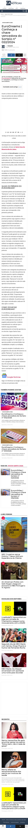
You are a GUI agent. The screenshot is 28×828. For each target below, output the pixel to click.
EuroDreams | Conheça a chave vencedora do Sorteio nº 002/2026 (14, 416)
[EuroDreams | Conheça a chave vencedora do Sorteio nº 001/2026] (14, 436)
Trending (22, 8)
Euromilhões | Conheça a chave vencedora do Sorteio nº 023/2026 (18, 474)
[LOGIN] (26, 11)
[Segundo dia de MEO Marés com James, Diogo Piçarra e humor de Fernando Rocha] (14, 635)
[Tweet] (20, 826)
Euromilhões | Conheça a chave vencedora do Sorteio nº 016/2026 (18, 494)
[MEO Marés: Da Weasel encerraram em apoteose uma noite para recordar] (14, 660)
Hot (17, 8)
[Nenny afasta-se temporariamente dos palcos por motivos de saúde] (14, 759)
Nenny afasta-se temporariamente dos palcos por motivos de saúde (11, 772)
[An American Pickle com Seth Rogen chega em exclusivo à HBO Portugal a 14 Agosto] (14, 571)
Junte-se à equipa (15, 822)
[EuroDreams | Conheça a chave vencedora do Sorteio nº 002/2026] (14, 401)
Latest (4, 8)
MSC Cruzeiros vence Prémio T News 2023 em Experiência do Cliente (12, 556)
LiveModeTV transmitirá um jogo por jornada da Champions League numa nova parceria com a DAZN (14, 620)
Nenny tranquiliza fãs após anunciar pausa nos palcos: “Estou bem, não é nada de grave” (13, 743)
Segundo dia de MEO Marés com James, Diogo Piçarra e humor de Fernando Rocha (14, 646)
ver (20, 87)
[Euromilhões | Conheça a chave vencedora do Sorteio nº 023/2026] (5, 472)
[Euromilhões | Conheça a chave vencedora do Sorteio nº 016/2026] (5, 492)
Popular (11, 8)
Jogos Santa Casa (7, 411)
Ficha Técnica (6, 822)
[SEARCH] (24, 11)
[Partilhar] (10, 826)
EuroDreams (6, 78)
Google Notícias (14, 377)
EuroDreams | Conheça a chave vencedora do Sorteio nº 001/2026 (14, 449)
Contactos (22, 822)
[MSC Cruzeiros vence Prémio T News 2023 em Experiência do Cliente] (14, 534)
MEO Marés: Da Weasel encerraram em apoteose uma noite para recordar (13, 671)
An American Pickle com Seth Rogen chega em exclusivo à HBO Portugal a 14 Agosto (13, 585)
